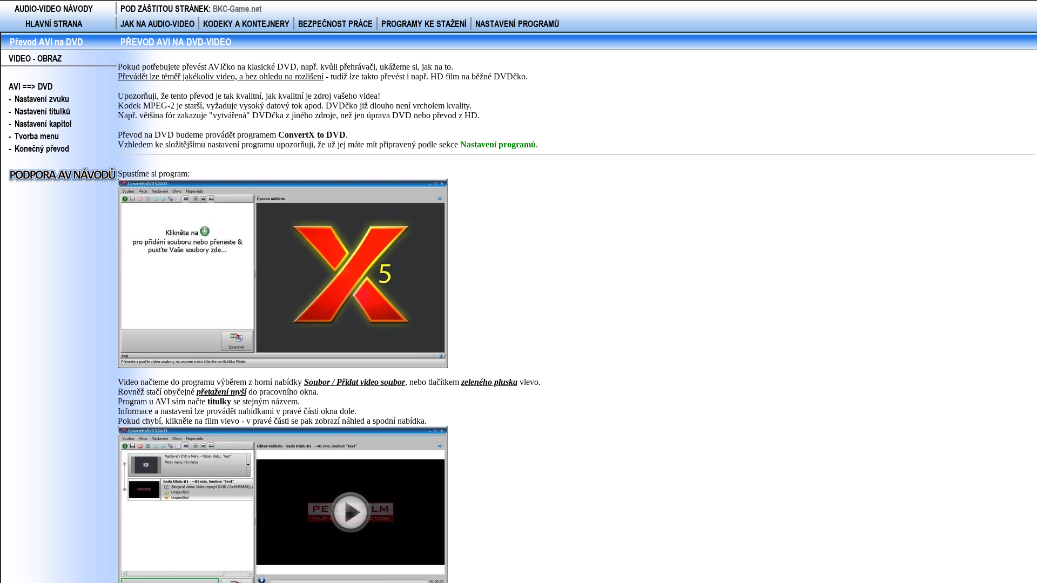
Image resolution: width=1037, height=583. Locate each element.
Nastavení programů (498, 144)
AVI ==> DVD (30, 86)
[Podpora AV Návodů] (63, 180)
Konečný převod (42, 148)
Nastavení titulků (42, 111)
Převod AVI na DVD (46, 42)
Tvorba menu (37, 136)
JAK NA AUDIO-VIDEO (157, 23)
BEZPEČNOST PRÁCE (335, 23)
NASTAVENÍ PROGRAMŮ (517, 23)
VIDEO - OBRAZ (35, 58)
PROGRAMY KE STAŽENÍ (424, 23)
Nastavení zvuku (42, 98)
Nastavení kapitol (43, 123)
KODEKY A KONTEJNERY (246, 23)
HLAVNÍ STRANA (53, 23)
